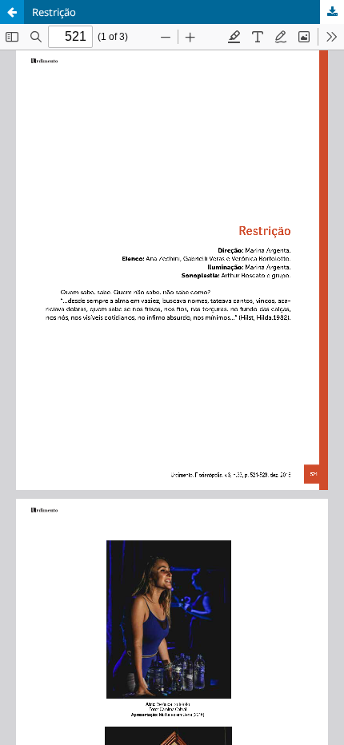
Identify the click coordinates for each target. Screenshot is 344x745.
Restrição (54, 12)
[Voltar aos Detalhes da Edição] (12, 12)
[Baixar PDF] (332, 12)
